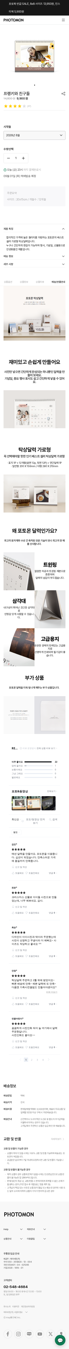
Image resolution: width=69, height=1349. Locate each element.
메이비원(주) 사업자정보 (13, 1312)
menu (63, 20)
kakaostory (61, 1334)
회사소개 (7, 1306)
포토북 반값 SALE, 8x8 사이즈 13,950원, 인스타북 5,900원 (34, 7)
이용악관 (15, 1306)
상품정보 (24, 281)
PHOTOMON (14, 20)
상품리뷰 (40, 281)
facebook (8, 1334)
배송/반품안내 (58, 281)
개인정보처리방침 (28, 1306)
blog (29, 1334)
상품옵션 (8, 281)
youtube (40, 1334)
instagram (18, 1334)
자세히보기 (56, 1139)
